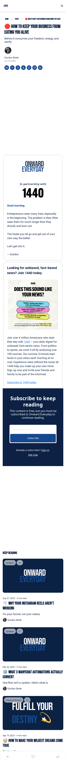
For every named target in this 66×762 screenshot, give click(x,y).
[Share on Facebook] (12, 67)
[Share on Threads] (23, 67)
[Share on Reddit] (34, 67)
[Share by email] (6, 67)
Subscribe (33, 438)
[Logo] (6, 6)
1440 (27, 341)
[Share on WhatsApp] (40, 67)
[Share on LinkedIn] (29, 67)
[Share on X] (18, 67)
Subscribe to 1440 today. (22, 382)
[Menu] (62, 5)
